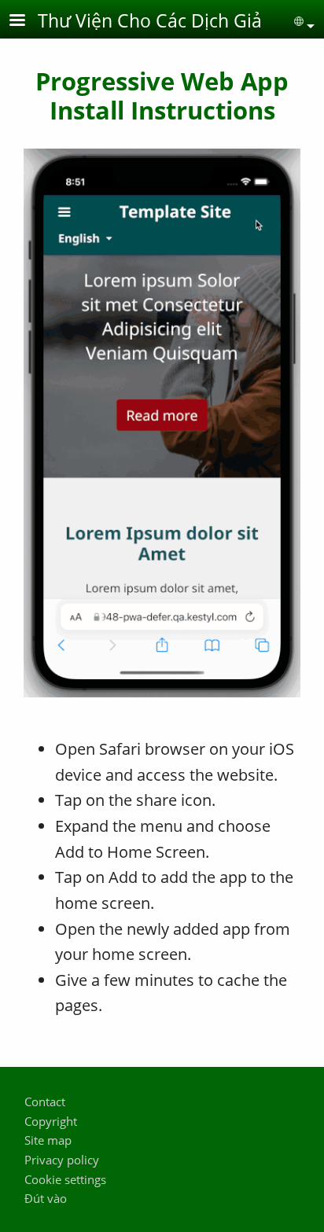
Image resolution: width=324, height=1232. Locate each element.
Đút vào (45, 1198)
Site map (48, 1140)
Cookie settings (65, 1179)
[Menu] (26, 21)
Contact (44, 1102)
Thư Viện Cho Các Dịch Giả (150, 20)
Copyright (50, 1121)
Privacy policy (61, 1160)
